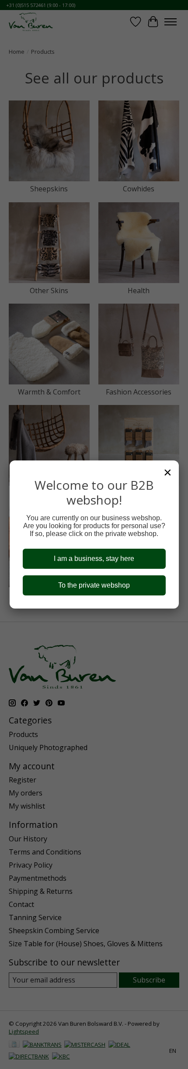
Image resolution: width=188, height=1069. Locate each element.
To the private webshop (94, 585)
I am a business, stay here (94, 558)
